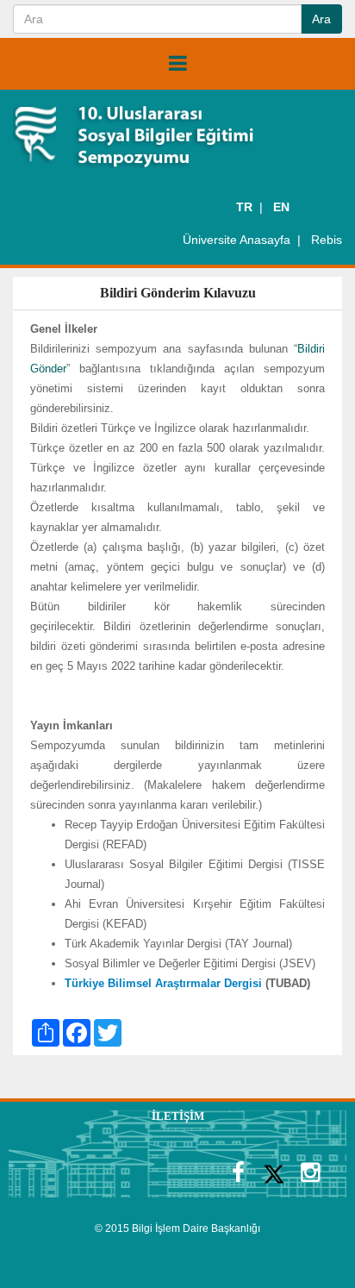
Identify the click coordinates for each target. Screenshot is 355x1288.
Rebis (326, 240)
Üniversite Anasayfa (236, 240)
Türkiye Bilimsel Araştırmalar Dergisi (163, 983)
